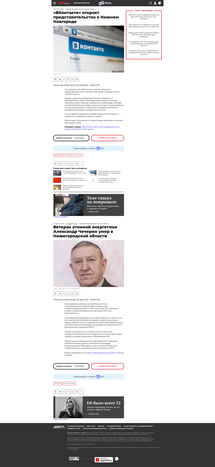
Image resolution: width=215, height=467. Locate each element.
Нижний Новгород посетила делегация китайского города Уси (75, 179)
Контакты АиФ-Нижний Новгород (94, 428)
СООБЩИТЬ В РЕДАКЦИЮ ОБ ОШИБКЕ (121, 428)
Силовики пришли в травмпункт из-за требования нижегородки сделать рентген (143, 52)
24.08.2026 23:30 (59, 223)
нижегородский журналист (104, 353)
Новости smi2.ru (60, 217)
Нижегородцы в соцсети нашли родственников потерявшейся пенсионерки (109, 173)
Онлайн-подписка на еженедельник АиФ (138, 426)
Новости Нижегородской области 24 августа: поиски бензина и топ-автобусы (143, 17)
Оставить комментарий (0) (107, 138)
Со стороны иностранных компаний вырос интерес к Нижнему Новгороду (107, 180)
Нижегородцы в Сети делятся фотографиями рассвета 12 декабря (73, 187)
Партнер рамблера (86, 458)
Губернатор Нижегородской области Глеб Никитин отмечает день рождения (143, 35)
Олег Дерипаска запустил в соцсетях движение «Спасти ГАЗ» (74, 172)
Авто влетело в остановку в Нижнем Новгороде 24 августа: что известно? (144, 26)
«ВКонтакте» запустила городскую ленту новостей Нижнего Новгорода (92, 128)
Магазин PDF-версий (114, 426)
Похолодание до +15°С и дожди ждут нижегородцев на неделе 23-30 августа (144, 44)
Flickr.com (56, 74)
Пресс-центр (91, 426)
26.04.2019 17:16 (58, 9)
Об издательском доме (75, 426)
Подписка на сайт (73, 428)
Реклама (101, 426)
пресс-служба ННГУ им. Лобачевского (66, 288)
